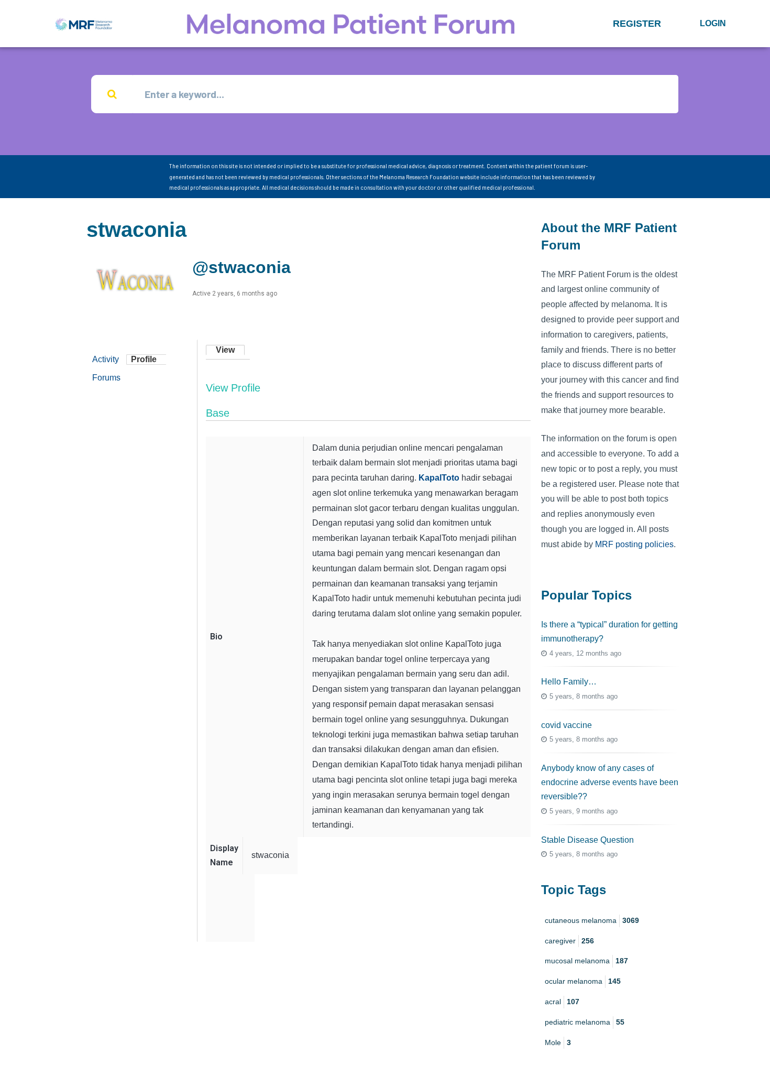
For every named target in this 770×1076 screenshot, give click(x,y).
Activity (105, 359)
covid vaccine (566, 725)
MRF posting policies (634, 544)
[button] (637, 24)
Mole (558, 1042)
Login (713, 23)
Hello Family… (569, 681)
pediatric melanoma (584, 1022)
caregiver (569, 941)
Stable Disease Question (587, 839)
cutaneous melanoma (592, 920)
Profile (144, 359)
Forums (106, 377)
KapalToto (439, 477)
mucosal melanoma (586, 961)
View (225, 349)
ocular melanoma (583, 981)
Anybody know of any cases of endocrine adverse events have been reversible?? (609, 782)
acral (562, 1001)
